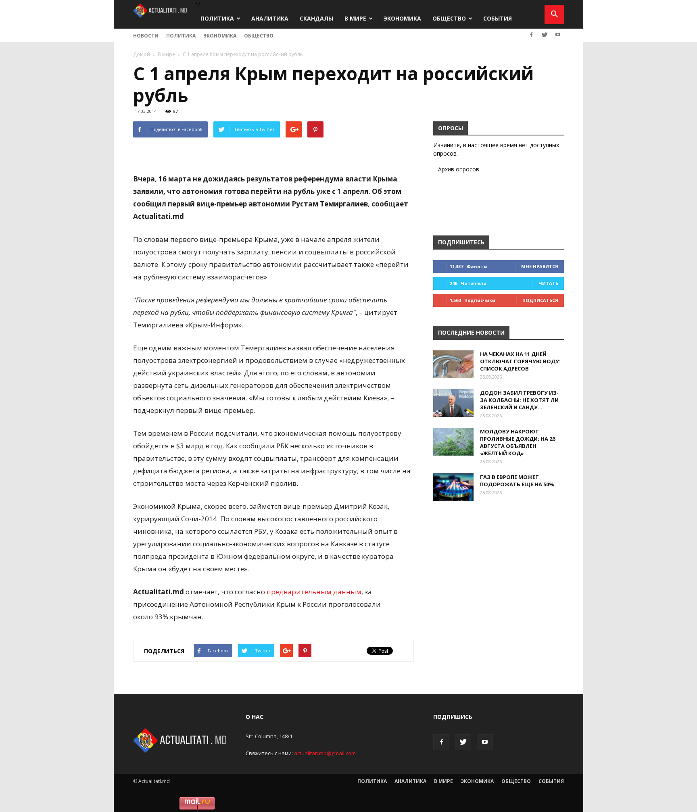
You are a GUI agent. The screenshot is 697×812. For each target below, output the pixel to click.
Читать (548, 283)
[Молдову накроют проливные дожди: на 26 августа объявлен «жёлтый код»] (453, 442)
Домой (141, 54)
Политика (217, 18)
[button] (554, 14)
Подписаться (540, 300)
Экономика (402, 18)
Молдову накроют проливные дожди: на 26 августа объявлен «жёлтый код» (517, 442)
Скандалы (316, 18)
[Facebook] (531, 35)
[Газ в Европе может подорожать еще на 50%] (453, 487)
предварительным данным (314, 591)
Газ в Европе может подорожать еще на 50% (517, 480)
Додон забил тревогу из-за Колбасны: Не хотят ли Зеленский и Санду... (519, 400)
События (497, 18)
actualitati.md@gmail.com (325, 753)
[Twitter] (544, 35)
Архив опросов (458, 169)
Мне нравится (539, 266)
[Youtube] (558, 35)
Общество (449, 18)
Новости (146, 35)
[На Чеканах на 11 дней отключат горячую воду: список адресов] (453, 364)
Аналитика (269, 18)
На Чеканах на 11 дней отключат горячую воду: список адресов (520, 361)
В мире (355, 18)
